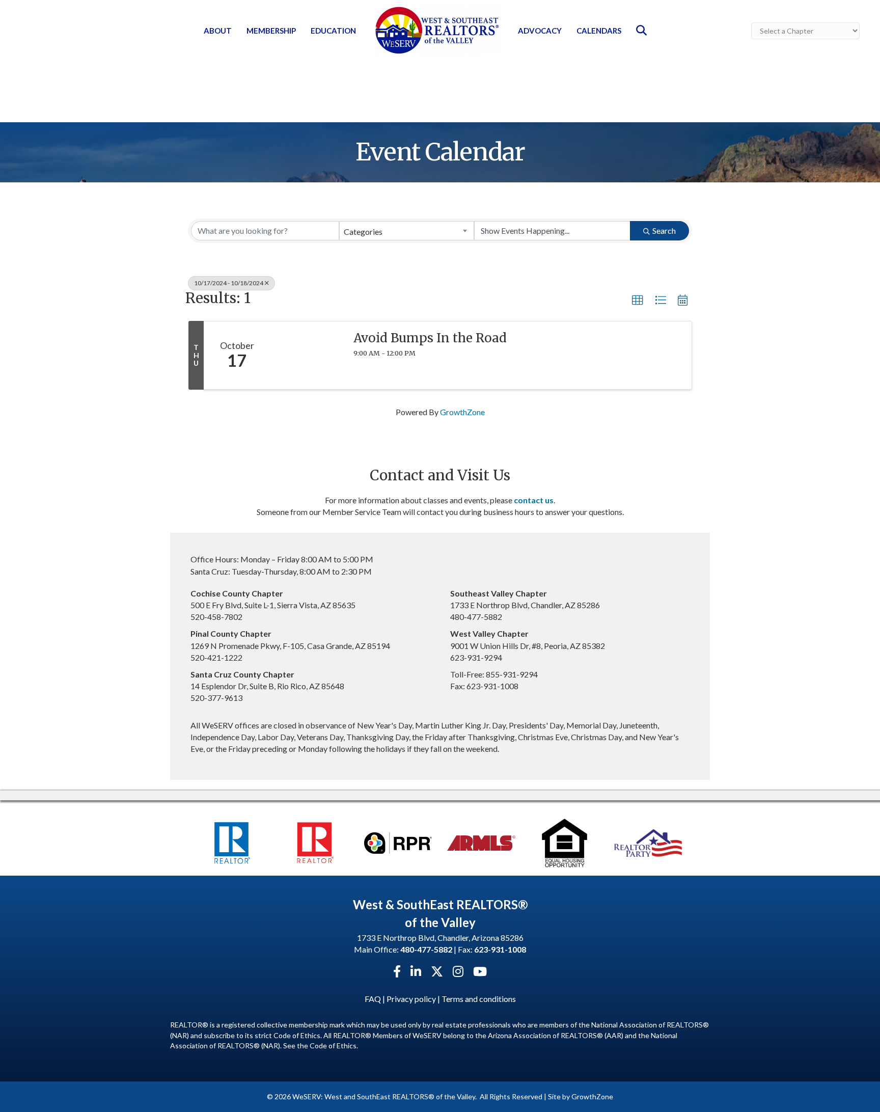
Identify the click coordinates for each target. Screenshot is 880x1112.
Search (664, 230)
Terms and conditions (479, 998)
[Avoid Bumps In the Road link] (306, 356)
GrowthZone (462, 412)
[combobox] (406, 230)
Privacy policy (411, 998)
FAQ (373, 998)
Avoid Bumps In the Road (430, 338)
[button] (637, 300)
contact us (534, 500)
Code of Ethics (333, 1045)
